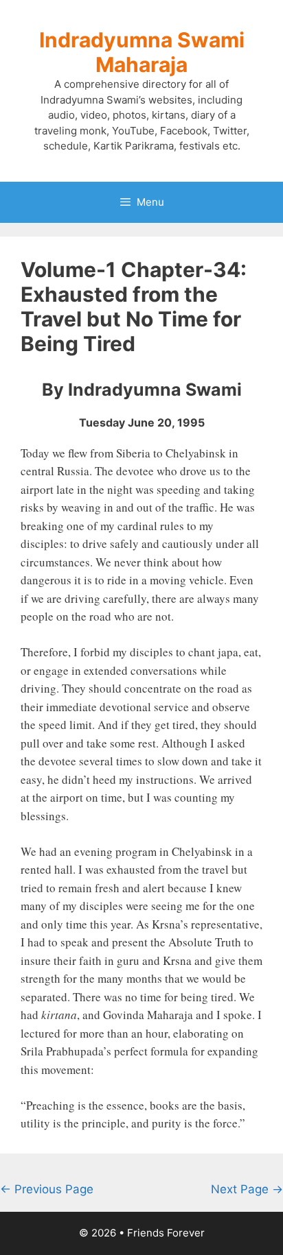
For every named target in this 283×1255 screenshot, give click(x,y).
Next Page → (247, 1189)
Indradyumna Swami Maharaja (142, 52)
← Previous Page (46, 1189)
